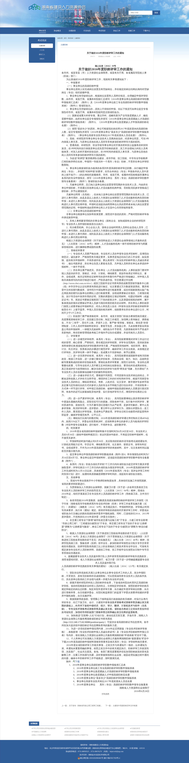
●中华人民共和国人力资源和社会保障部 (110, 728)
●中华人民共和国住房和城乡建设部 (43, 728)
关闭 (107, 694)
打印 (103, 694)
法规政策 (72, 31)
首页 (65, 38)
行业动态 (87, 31)
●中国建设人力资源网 (39, 732)
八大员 (42, 50)
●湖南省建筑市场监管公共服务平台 (76, 735)
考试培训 (101, 31)
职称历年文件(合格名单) (135, 16)
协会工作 (116, 31)
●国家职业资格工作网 (71, 732)
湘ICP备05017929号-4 (112, 758)
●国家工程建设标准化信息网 (139, 735)
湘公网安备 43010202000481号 (91, 758)
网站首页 (42, 31)
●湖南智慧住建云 (103, 732)
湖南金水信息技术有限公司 (98, 755)
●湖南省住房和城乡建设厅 (139, 732)
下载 (77, 661)
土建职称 (42, 45)
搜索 (156, 13)
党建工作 (131, 31)
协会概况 (57, 31)
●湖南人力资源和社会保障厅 (41, 735)
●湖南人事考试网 (103, 735)
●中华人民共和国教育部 (72, 728)
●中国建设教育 (135, 728)
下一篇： (121, 706)
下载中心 (146, 31)
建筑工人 (42, 54)
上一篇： (82, 706)
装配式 (42, 59)
